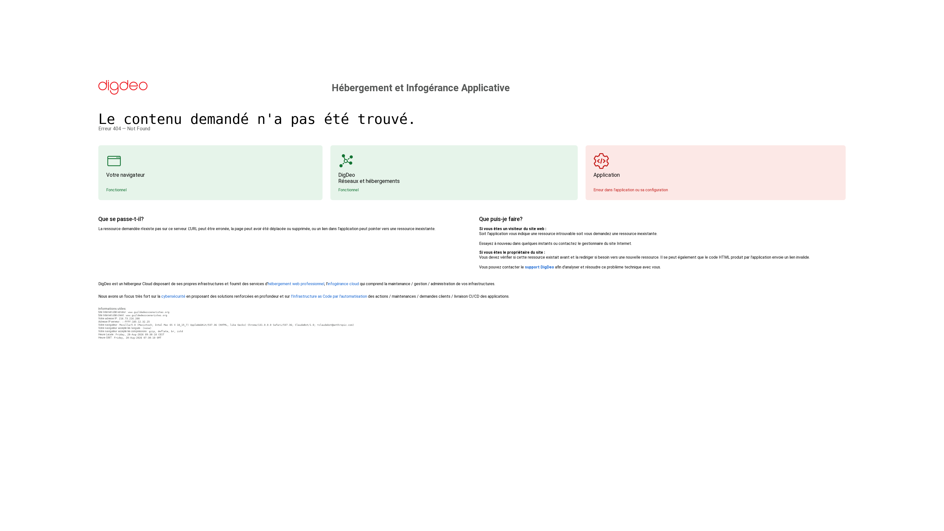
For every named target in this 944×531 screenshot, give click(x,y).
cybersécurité (173, 296)
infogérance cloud (343, 283)
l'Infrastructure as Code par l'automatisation (329, 296)
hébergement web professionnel (296, 283)
